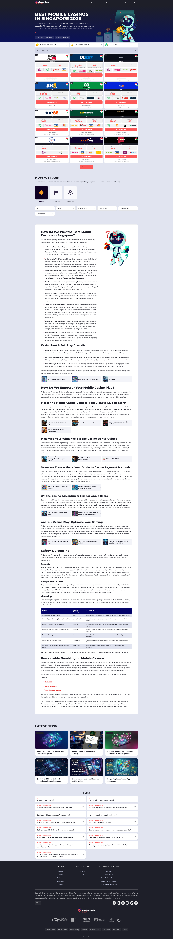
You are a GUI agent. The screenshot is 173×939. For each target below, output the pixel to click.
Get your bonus (52, 75)
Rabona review (121, 159)
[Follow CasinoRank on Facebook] (114, 903)
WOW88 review (51, 159)
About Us (109, 871)
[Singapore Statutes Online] (75, 920)
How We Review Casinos (109, 881)
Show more (85, 167)
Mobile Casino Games (113, 3)
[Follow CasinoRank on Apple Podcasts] (136, 903)
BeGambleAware (51, 686)
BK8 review (51, 105)
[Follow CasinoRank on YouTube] (127, 903)
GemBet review (121, 78)
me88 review (52, 132)
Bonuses (60, 871)
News (136, 3)
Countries (60, 881)
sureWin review (86, 159)
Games (60, 875)
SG (37, 903)
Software (60, 878)
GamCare (48, 682)
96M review (121, 105)
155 (83, 875)
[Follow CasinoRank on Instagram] (119, 903)
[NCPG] (86, 920)
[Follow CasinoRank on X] (123, 903)
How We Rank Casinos (109, 878)
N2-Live (82, 871)
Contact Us (109, 875)
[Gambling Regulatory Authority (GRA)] (60, 920)
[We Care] (100, 920)
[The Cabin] (111, 920)
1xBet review (86, 78)
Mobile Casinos (96, 3)
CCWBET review (121, 132)
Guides (127, 3)
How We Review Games (109, 884)
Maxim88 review (86, 105)
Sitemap (60, 884)
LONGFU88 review (51, 78)
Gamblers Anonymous (53, 690)
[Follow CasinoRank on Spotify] (132, 903)
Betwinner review (86, 132)
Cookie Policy (86, 936)
